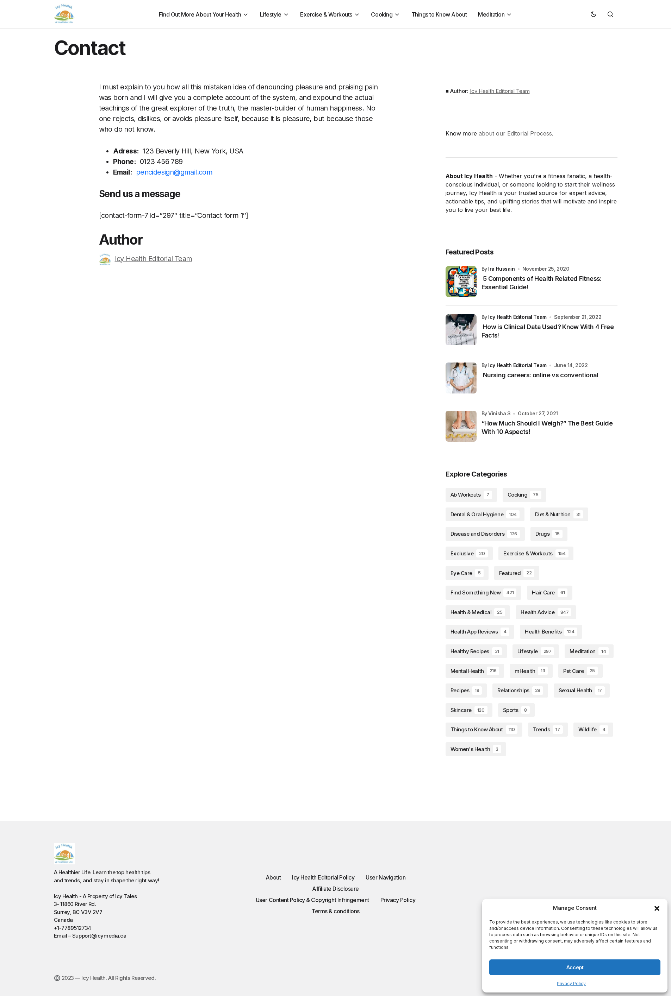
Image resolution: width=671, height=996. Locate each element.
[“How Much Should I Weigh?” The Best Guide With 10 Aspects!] (461, 426)
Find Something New (482, 592)
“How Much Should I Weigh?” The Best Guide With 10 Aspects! (547, 427)
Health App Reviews (479, 631)
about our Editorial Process (515, 133)
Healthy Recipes (475, 651)
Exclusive (468, 553)
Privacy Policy (571, 983)
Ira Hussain (501, 269)
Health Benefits (549, 631)
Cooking (523, 494)
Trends (546, 729)
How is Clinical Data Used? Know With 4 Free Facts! (547, 331)
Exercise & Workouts (534, 553)
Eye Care (466, 573)
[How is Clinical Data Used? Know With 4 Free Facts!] (461, 329)
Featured (515, 573)
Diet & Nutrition (557, 514)
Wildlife (591, 729)
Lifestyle (534, 651)
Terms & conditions (335, 911)
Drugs (547, 533)
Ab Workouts (470, 494)
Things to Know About (483, 729)
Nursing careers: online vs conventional (539, 375)
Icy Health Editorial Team (153, 258)
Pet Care (579, 671)
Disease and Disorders (484, 533)
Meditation (588, 651)
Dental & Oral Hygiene (484, 514)
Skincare (468, 710)
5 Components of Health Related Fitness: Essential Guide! (541, 282)
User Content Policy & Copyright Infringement (312, 899)
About (273, 877)
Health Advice (545, 612)
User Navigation (385, 877)
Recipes (465, 690)
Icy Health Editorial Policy (323, 877)
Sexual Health (580, 690)
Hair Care (548, 592)
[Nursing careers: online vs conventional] (461, 378)
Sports (515, 710)
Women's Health (474, 749)
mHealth (530, 671)
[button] (656, 908)
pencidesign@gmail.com (174, 172)
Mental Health (474, 671)
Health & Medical (477, 612)
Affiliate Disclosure (335, 888)
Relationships (518, 690)
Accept (574, 967)
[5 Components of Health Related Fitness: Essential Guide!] (461, 281)
